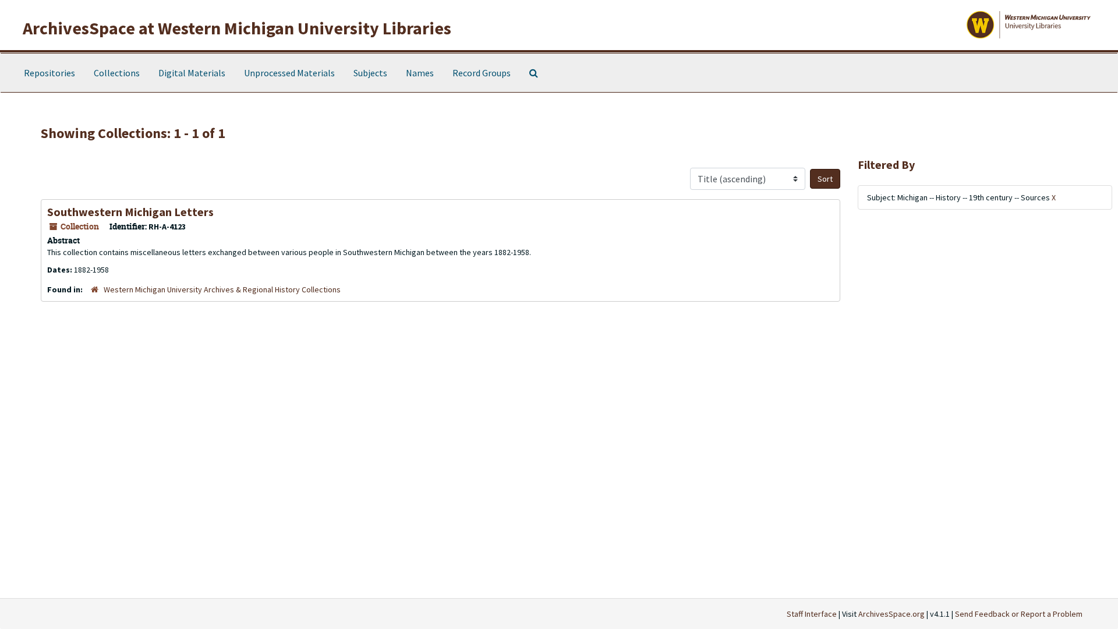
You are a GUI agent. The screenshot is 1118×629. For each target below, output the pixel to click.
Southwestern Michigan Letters (130, 211)
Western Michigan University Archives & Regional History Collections (222, 289)
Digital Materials (191, 73)
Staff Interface (812, 614)
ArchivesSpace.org (891, 614)
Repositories (49, 73)
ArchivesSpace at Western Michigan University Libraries (237, 28)
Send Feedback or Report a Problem (1018, 614)
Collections (117, 73)
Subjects (370, 73)
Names (420, 73)
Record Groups (481, 73)
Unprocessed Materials (289, 73)
